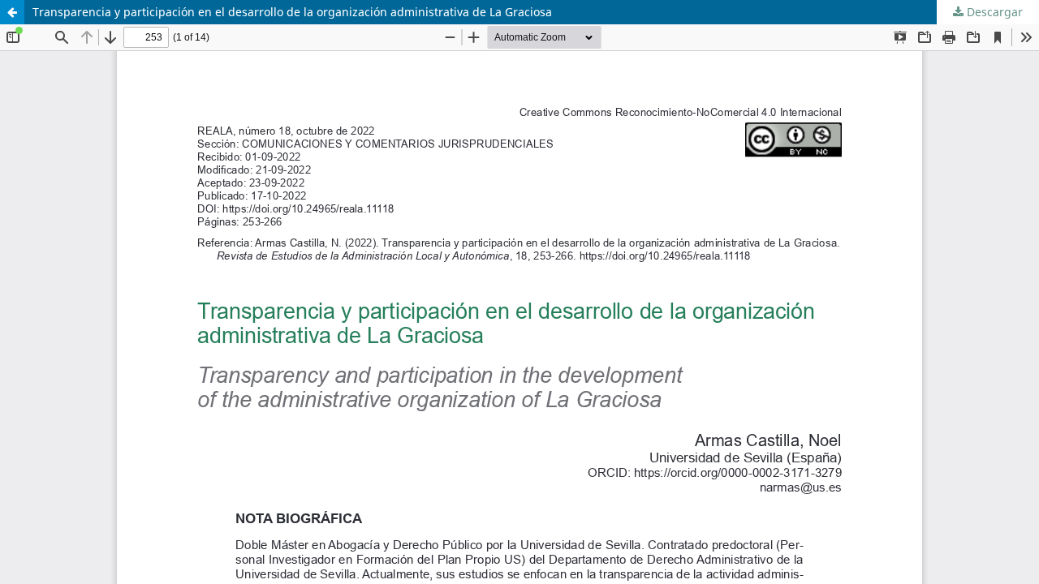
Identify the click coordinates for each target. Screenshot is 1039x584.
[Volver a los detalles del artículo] (12, 12)
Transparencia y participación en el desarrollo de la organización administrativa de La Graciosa (292, 11)
